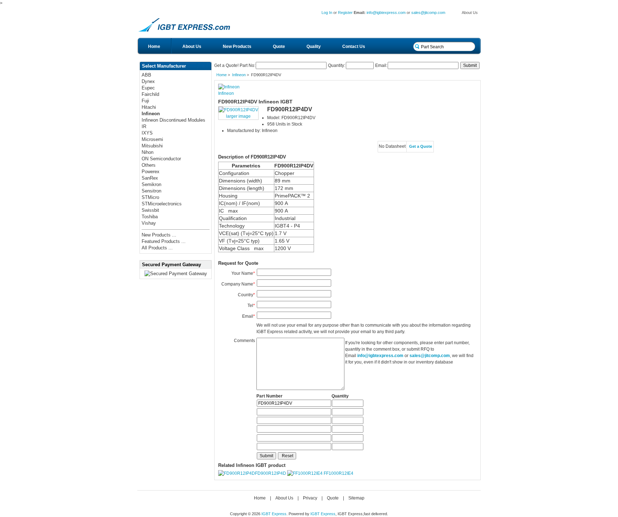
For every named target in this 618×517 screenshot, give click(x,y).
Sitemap (356, 498)
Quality (313, 46)
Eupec (148, 88)
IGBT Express (273, 514)
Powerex (151, 171)
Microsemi (152, 139)
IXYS (147, 133)
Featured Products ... (164, 241)
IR (144, 126)
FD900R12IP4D (270, 473)
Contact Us (353, 46)
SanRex (150, 178)
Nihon (147, 152)
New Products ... (159, 235)
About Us (470, 12)
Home (154, 46)
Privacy (310, 498)
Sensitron (151, 191)
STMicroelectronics (162, 203)
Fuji (145, 100)
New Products (237, 46)
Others (149, 165)
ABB (146, 75)
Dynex (148, 81)
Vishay (149, 223)
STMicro (150, 197)
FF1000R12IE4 (338, 473)
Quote (279, 46)
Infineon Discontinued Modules (173, 120)
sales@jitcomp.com (428, 12)
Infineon (239, 75)
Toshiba (150, 216)
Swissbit (150, 210)
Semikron (151, 184)
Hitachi (149, 107)
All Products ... (157, 247)
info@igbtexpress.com (386, 12)
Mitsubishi (152, 145)
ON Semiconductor (161, 158)
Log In (327, 12)
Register (345, 12)
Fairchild (150, 94)
